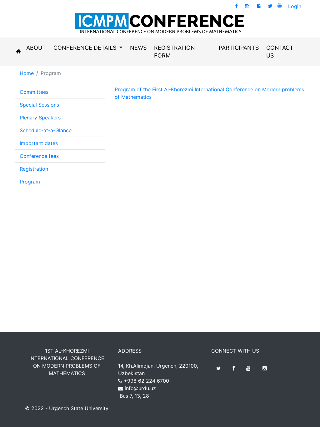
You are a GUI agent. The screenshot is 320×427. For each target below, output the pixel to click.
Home (27, 73)
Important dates (39, 143)
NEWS (138, 47)
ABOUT (36, 47)
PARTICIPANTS (239, 47)
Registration (34, 169)
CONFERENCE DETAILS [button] (85, 47)
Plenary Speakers (40, 117)
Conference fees (39, 156)
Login (294, 6)
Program (30, 181)
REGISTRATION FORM (174, 51)
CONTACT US (279, 51)
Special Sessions (39, 105)
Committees (34, 92)
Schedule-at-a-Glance (46, 130)
